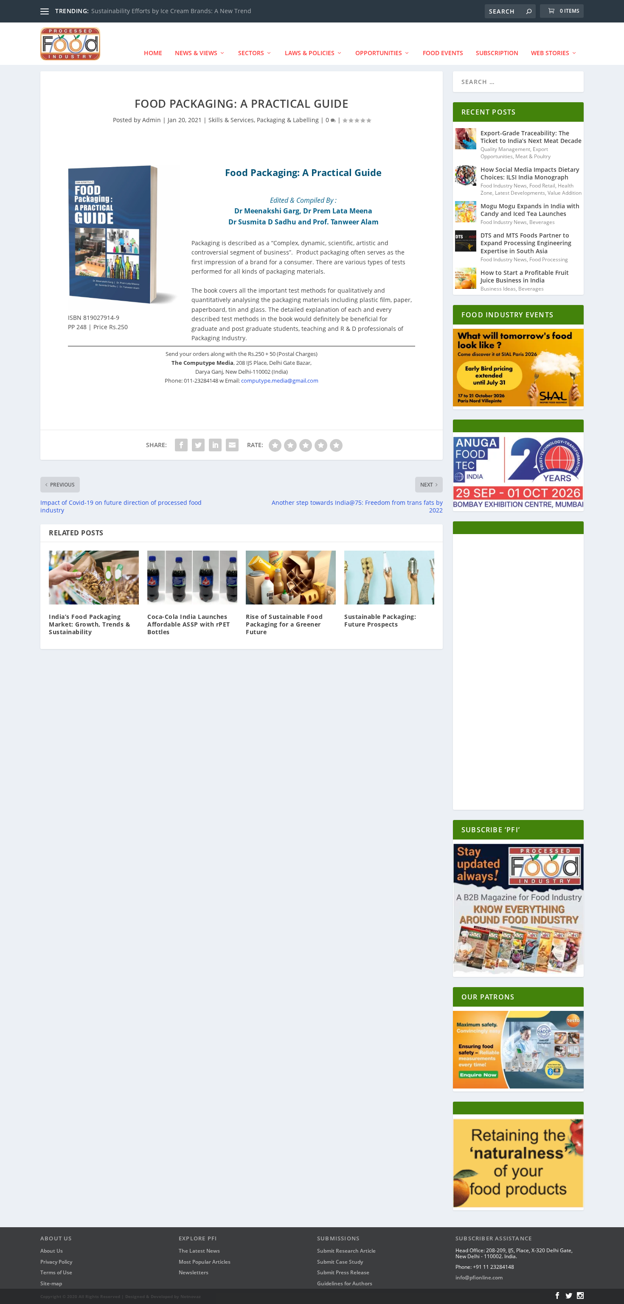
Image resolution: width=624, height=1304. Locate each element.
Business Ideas (498, 288)
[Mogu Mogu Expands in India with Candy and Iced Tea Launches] (465, 211)
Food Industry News (504, 185)
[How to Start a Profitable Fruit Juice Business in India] (465, 278)
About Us (51, 1250)
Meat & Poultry (533, 156)
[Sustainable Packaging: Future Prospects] (389, 577)
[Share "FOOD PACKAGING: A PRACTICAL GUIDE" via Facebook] (181, 445)
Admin (151, 120)
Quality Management (505, 149)
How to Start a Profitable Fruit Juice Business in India (525, 276)
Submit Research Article (346, 1250)
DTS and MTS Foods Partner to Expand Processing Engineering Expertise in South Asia (526, 243)
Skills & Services (231, 120)
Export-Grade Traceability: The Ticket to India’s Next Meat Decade (531, 137)
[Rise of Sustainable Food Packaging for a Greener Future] (291, 577)
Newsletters (193, 1272)
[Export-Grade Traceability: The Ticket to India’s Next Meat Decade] (465, 138)
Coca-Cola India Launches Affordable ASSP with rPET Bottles (188, 624)
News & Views (196, 53)
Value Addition (565, 192)
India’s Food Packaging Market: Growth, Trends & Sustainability (89, 624)
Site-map (51, 1283)
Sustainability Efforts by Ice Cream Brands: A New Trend (171, 11)
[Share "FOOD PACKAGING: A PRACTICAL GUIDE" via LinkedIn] (215, 445)
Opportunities (378, 53)
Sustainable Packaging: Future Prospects (380, 620)
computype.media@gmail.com (279, 380)
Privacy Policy (56, 1261)
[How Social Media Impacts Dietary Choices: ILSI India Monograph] (465, 175)
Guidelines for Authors (344, 1283)
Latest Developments (520, 192)
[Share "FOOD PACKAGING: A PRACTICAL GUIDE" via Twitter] (198, 445)
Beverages (542, 222)
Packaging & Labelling (288, 120)
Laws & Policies (309, 53)
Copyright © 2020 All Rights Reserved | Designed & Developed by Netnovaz (120, 1296)
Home (153, 53)
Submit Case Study (340, 1261)
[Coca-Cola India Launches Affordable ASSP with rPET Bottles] (192, 577)
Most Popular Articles (204, 1261)
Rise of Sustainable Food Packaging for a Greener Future (284, 624)
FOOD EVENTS (443, 53)
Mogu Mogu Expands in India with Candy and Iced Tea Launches (530, 210)
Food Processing (548, 259)
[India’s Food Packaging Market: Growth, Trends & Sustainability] (94, 577)
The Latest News (199, 1250)
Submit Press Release (343, 1272)
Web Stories (550, 53)
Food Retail (542, 185)
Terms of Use (56, 1272)
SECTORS (251, 53)
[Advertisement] (518, 674)
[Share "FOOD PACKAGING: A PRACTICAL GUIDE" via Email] (232, 445)
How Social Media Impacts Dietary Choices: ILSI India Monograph (530, 173)
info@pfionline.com (479, 1277)
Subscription (497, 53)
